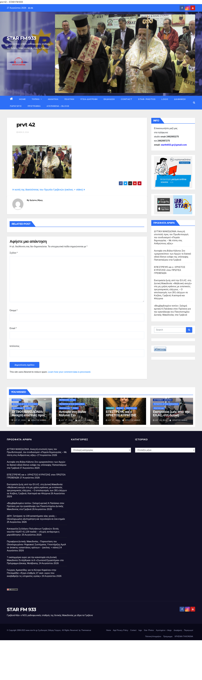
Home (22, 99)
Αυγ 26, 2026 (161, 420)
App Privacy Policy (120, 630)
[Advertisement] (82, 659)
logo (164, 99)
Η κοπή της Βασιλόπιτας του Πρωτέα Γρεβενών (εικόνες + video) (48, 189)
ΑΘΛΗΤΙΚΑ (53, 99)
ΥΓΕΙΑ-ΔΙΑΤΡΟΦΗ (89, 99)
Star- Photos (146, 99)
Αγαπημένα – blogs (58, 106)
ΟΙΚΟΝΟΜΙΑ (17, 400)
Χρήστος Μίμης (36, 200)
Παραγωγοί (16, 106)
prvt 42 (25, 124)
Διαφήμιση (180, 99)
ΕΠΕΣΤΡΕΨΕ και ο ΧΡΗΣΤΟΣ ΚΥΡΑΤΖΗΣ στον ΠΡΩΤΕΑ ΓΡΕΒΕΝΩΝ (169, 270)
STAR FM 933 (21, 38)
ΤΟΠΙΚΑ (36, 99)
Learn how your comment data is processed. (69, 372)
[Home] (11, 99)
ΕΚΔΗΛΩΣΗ (109, 99)
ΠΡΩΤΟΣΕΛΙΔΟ (18, 408)
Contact (126, 99)
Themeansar (86, 630)
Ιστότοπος (15, 346)
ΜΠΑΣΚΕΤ (120, 408)
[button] (194, 102)
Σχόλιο (14, 253)
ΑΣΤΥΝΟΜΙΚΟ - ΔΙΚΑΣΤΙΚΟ (163, 400)
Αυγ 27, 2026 (20, 420)
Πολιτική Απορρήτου (153, 636)
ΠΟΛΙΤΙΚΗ (69, 99)
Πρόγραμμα (34, 106)
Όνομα (13, 310)
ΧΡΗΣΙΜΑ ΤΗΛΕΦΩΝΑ (184, 636)
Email (13, 328)
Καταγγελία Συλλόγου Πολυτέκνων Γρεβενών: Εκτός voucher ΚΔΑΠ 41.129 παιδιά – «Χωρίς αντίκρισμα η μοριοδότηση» (33, 532)
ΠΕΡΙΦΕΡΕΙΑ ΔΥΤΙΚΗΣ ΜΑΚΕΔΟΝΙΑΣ (25, 404)
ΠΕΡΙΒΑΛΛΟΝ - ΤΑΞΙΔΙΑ (67, 400)
